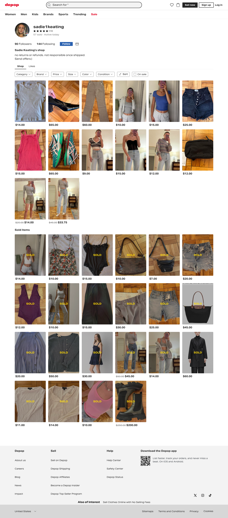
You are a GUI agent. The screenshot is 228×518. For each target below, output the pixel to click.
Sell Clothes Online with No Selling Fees (126, 502)
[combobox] (94, 5)
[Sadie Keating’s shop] (22, 30)
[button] (43, 31)
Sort (125, 74)
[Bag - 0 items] (178, 5)
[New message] (77, 44)
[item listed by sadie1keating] (30, 101)
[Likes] (172, 5)
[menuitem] (10, 14)
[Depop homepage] (12, 5)
